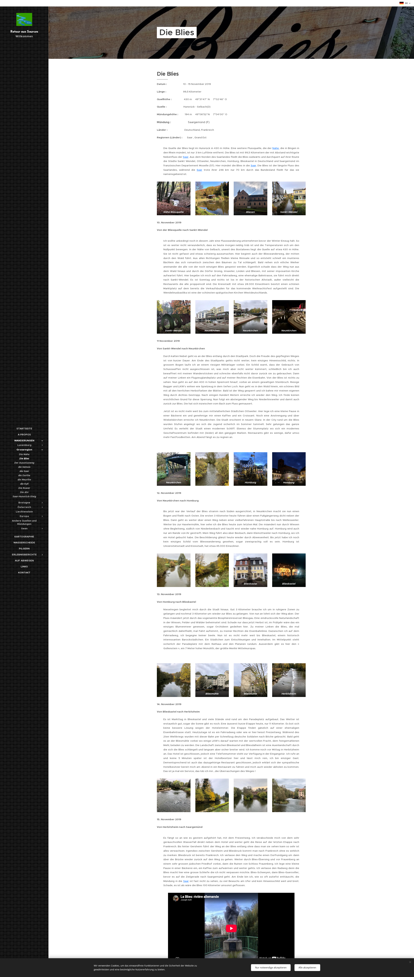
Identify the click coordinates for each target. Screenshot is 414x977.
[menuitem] (24, 428)
